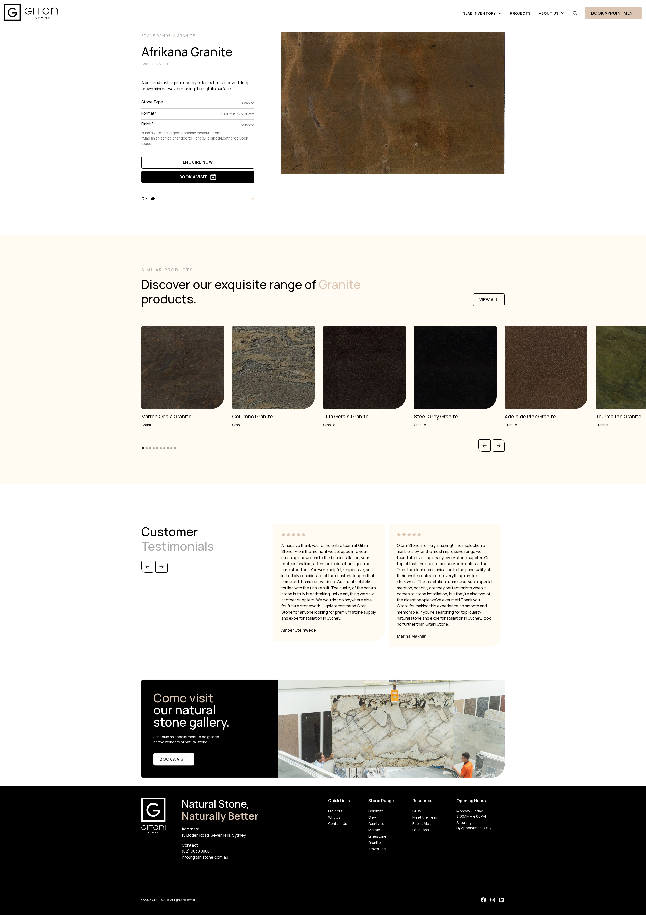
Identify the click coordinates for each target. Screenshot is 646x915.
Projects (520, 13)
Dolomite (376, 811)
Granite (374, 842)
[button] (482, 13)
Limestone (377, 836)
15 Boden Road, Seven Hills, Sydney (214, 835)
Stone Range (381, 800)
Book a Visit (421, 823)
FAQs (416, 811)
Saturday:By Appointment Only (473, 825)
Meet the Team (425, 817)
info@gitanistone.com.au (205, 857)
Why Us (334, 817)
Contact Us (337, 823)
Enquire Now (198, 162)
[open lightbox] (392, 103)
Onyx (372, 817)
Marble (374, 829)
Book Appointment (613, 13)
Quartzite (376, 823)
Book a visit (174, 759)
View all (488, 299)
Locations (420, 829)
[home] (32, 13)
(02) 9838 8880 (196, 851)
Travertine (377, 848)
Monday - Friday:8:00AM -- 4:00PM (471, 814)
